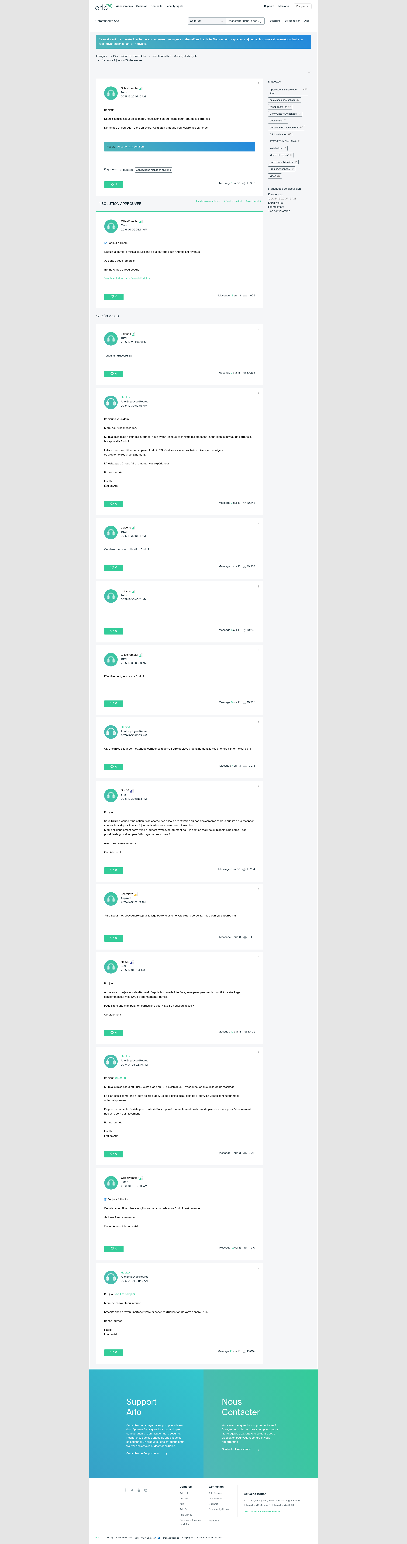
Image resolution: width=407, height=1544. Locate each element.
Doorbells (156, 6)
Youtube (139, 1490)
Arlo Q (183, 1509)
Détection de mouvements (284, 128)
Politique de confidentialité (119, 1538)
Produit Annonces (280, 169)
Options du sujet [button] (309, 73)
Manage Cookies (171, 1538)
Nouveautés (215, 1498)
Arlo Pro (184, 1498)
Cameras (141, 6)
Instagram (146, 1490)
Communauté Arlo (107, 21)
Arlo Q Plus (186, 1515)
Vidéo (273, 176)
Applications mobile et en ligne (153, 170)
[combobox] (245, 21)
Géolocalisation (278, 134)
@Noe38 (120, 1078)
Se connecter (292, 21)
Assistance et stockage (283, 100)
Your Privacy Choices (145, 1538)
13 (231, 1351)
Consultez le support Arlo (142, 1453)
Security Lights (174, 6)
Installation (276, 148)
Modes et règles (279, 155)
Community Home (219, 1509)
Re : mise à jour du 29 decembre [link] (122, 60)
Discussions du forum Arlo (129, 56)
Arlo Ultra (185, 1493)
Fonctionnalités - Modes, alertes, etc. (175, 56)
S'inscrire (275, 21)
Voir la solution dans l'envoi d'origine (127, 278)
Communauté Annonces (283, 114)
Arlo (182, 1504)
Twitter (132, 1490)
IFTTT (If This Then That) (283, 141)
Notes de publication (281, 162)
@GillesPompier (124, 1294)
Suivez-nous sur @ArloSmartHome (262, 1512)
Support (269, 6)
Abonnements (124, 6)
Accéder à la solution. (131, 146)
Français (101, 56)
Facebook (125, 1490)
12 (232, 295)
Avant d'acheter (278, 107)
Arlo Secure (215, 1493)
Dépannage (276, 121)
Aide (307, 21)
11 (232, 1153)
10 (232, 1031)
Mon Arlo (283, 6)
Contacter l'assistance (236, 1449)
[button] (258, 83)
